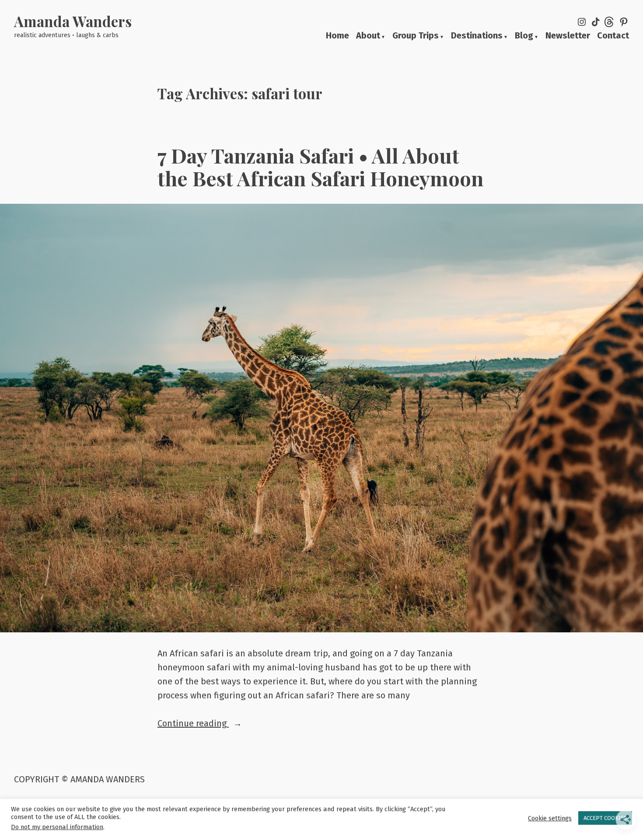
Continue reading (218, 724)
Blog (524, 36)
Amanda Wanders (73, 21)
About (368, 36)
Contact (613, 36)
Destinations (477, 36)
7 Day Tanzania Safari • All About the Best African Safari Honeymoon (320, 167)
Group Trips (415, 36)
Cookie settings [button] (550, 818)
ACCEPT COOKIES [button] (605, 818)
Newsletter (567, 36)
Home (337, 36)
